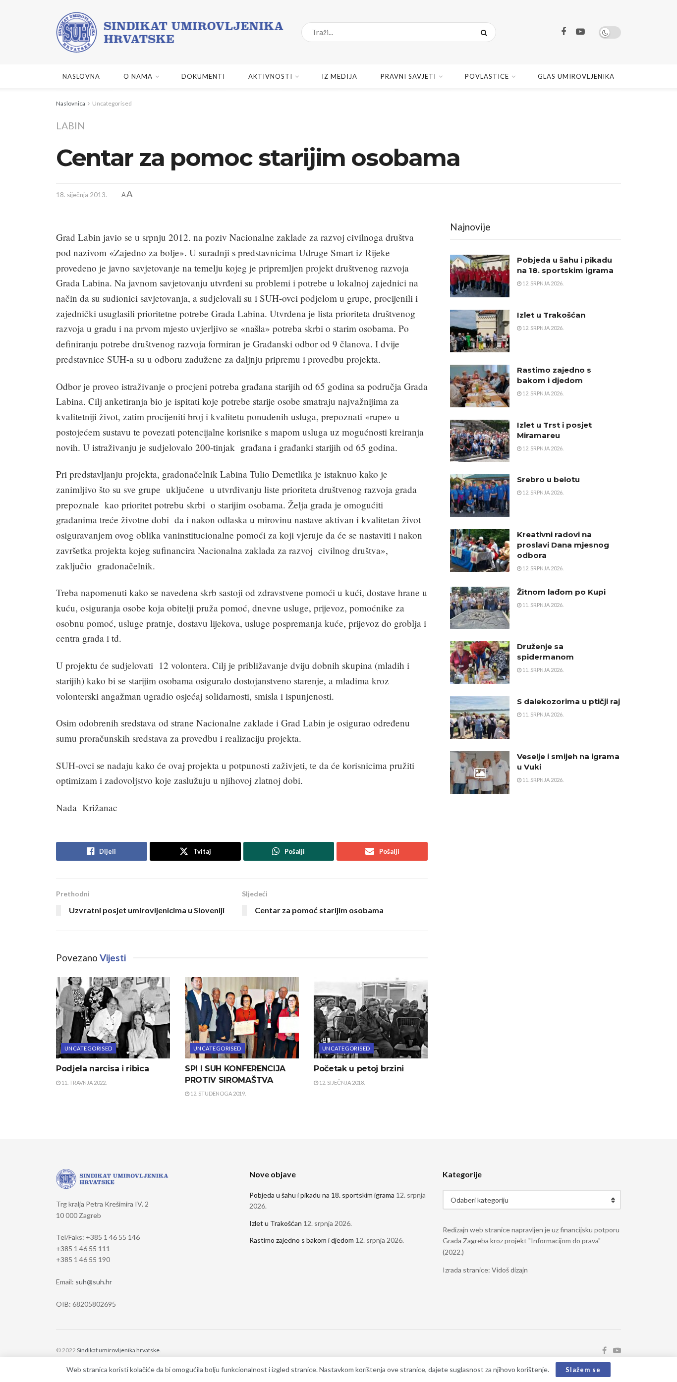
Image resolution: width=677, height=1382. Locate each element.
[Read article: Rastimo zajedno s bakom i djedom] (479, 386)
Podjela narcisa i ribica (102, 1068)
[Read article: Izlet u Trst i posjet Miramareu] (479, 441)
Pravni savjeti (408, 76)
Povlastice (487, 76)
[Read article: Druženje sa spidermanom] (479, 662)
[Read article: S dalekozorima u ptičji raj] (479, 717)
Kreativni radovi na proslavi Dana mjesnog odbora (563, 545)
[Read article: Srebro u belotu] (479, 495)
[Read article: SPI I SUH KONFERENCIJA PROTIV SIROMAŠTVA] (242, 1017)
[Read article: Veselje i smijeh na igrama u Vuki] (479, 772)
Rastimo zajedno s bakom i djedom (301, 1240)
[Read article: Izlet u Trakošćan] (479, 331)
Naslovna (81, 76)
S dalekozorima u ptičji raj (568, 701)
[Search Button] (486, 32)
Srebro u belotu (548, 479)
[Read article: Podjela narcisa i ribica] (113, 1017)
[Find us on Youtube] (580, 32)
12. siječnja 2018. (341, 1082)
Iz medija (339, 76)
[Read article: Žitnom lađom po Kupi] (479, 608)
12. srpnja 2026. (542, 283)
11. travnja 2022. (83, 1082)
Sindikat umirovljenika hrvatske (118, 1350)
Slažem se (583, 1370)
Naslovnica (70, 103)
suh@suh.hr (93, 1281)
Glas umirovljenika (576, 76)
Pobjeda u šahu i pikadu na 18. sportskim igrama (322, 1195)
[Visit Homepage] (170, 32)
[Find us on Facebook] (563, 32)
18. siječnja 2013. (81, 195)
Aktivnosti (270, 76)
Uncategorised (112, 103)
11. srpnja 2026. (542, 605)
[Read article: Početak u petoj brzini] (371, 1017)
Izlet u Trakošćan (551, 315)
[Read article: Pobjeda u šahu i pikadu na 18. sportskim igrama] (479, 276)
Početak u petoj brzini (359, 1068)
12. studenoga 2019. (217, 1093)
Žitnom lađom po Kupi (561, 592)
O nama (138, 76)
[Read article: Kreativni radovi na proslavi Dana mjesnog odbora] (479, 550)
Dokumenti (203, 76)
